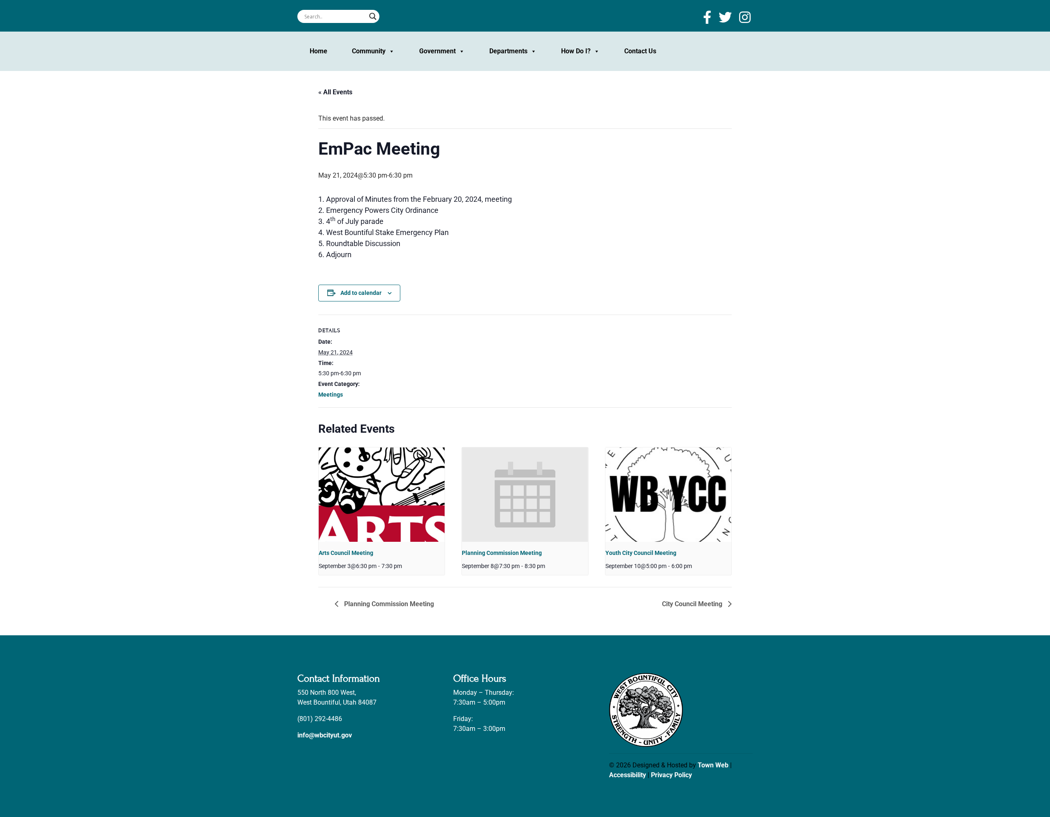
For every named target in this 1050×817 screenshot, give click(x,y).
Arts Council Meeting (346, 553)
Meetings (330, 394)
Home (318, 51)
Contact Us (640, 51)
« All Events (335, 92)
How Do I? (576, 51)
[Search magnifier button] (373, 16)
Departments (508, 51)
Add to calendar (360, 293)
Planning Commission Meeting (502, 553)
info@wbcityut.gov (324, 735)
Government (437, 51)
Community (369, 51)
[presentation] (382, 494)
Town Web (713, 765)
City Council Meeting (693, 604)
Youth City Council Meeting (640, 553)
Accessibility (627, 775)
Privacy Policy (671, 775)
